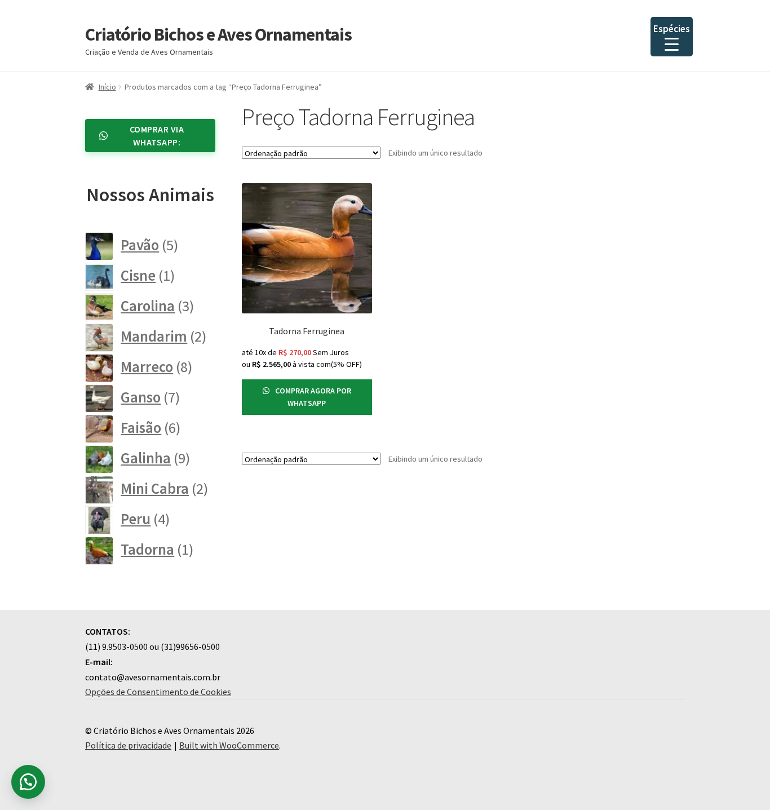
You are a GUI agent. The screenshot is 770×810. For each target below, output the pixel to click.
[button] (28, 782)
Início (107, 87)
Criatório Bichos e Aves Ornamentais (218, 34)
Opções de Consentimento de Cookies (158, 691)
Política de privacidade (128, 745)
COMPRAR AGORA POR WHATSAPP (312, 397)
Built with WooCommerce (229, 745)
